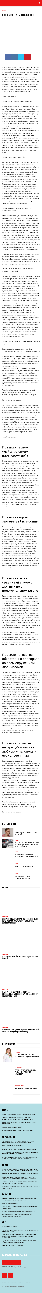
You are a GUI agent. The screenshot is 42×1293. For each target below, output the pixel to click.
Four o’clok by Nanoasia (10, 1203)
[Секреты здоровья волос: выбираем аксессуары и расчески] (7, 1054)
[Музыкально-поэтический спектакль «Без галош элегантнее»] (7, 854)
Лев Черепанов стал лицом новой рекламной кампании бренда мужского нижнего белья (18, 1141)
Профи (5, 916)
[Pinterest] (27, 57)
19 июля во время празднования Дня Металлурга (19, 1211)
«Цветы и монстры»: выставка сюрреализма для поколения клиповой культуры (19, 1241)
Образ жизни (20, 1085)
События (18, 1067)
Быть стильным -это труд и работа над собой (26, 833)
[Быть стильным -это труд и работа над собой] (7, 832)
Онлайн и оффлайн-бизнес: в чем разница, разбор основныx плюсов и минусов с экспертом (19, 1158)
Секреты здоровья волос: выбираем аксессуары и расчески (27, 1055)
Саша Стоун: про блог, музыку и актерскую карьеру (20, 1149)
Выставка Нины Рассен (10, 1226)
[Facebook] (8, 57)
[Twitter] (21, 57)
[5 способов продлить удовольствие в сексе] (7, 876)
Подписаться (30, 1286)
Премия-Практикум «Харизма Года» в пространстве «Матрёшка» (25, 1072)
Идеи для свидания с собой (24, 866)
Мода (4, 10)
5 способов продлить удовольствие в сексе (22, 877)
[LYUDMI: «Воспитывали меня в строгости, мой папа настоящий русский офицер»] (21, 1013)
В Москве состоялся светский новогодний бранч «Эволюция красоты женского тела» (19, 1199)
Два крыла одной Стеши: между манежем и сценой (20, 957)
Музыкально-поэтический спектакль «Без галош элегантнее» (26, 855)
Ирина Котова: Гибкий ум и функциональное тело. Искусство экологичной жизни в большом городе (20, 921)
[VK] (14, 57)
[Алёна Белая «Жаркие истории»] (7, 1087)
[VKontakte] (4, 1275)
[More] (34, 57)
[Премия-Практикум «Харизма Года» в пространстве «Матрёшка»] (7, 1071)
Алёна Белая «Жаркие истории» (26, 1088)
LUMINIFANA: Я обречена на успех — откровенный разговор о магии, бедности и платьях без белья (20, 994)
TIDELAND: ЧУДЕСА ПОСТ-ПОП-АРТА (13, 1245)
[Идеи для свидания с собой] (7, 865)
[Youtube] (10, 1275)
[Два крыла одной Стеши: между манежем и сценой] (21, 940)
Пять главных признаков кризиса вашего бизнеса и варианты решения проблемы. (20, 1153)
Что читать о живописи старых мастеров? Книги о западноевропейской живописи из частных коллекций (19, 1236)
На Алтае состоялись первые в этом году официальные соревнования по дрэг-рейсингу (27, 844)
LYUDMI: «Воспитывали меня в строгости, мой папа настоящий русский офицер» (20, 1030)
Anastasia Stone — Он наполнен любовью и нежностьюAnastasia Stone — (17, 1215)
